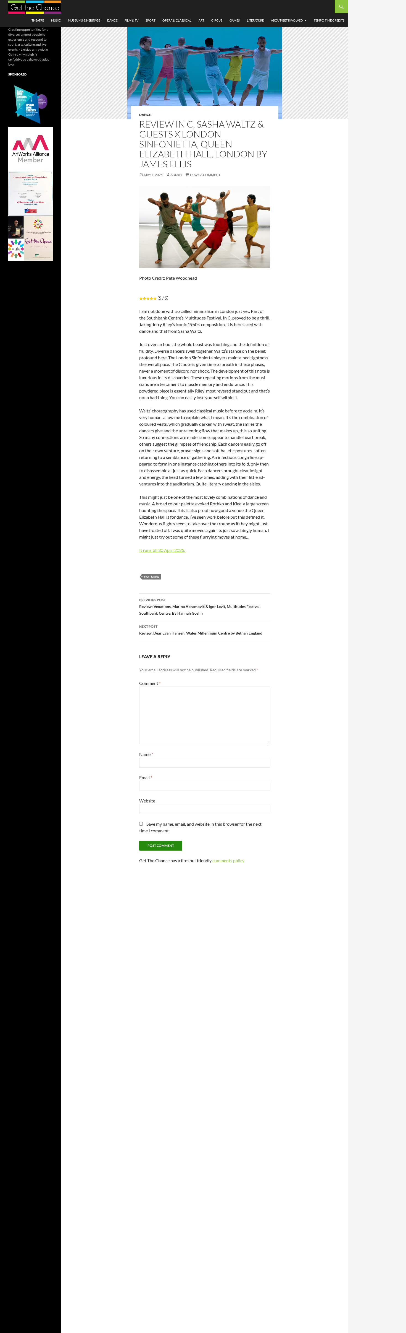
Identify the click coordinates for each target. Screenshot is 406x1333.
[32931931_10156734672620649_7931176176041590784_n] (30, 193)
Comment (150, 683)
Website (147, 800)
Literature (255, 20)
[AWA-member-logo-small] (30, 149)
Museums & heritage (84, 20)
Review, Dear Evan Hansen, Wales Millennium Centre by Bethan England (200, 629)
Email (145, 777)
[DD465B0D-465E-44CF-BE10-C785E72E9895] (30, 238)
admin (176, 175)
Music (56, 20)
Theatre (37, 20)
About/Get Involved (287, 20)
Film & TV (131, 20)
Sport (150, 20)
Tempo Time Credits (329, 20)
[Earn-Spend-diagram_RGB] (30, 104)
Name (146, 754)
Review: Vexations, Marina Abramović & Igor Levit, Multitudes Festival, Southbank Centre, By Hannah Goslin (199, 606)
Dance (112, 20)
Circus (216, 20)
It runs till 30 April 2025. (162, 550)
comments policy (228, 860)
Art (201, 20)
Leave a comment (205, 175)
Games (235, 20)
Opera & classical (176, 20)
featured (151, 576)
